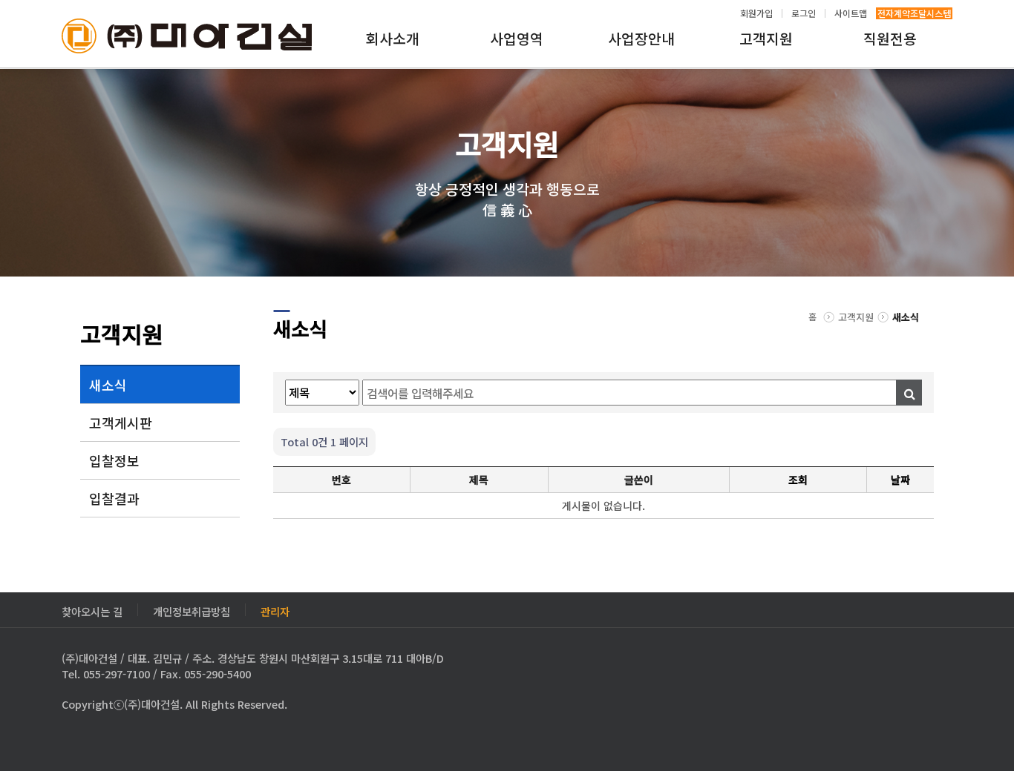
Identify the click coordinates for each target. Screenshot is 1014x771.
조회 (798, 479)
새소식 (108, 384)
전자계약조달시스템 (914, 13)
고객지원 (766, 38)
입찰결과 (114, 498)
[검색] (909, 393)
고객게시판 (120, 422)
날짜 (900, 479)
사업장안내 (641, 38)
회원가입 (756, 13)
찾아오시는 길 (92, 609)
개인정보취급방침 (191, 609)
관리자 (275, 609)
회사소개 (392, 38)
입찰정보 (114, 460)
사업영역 (516, 38)
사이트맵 (850, 13)
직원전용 (890, 38)
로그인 (803, 13)
